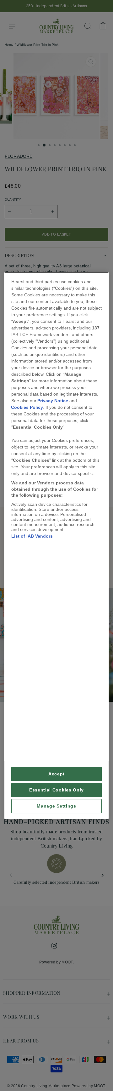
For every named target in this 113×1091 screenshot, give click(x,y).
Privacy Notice (52, 400)
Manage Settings (56, 806)
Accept (56, 774)
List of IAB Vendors (32, 536)
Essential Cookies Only (56, 790)
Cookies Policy (27, 407)
